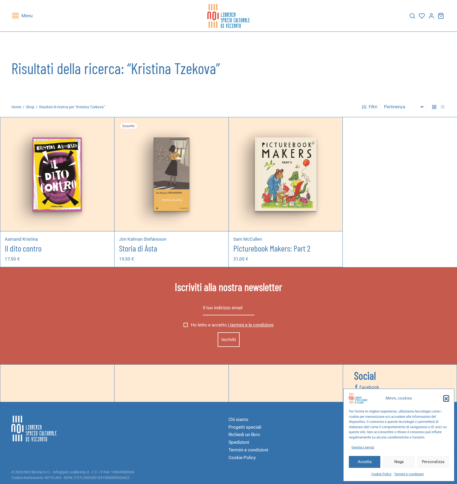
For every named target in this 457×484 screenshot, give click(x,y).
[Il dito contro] (57, 174)
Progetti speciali (245, 427)
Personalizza (433, 461)
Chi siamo (238, 419)
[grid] (434, 107)
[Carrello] (441, 16)
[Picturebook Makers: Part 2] (285, 174)
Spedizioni (239, 442)
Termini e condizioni (409, 474)
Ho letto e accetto (231, 325)
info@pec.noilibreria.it (71, 472)
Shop (30, 107)
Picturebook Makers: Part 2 (271, 248)
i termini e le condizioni (250, 325)
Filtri (373, 106)
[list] (443, 107)
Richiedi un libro (244, 434)
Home (16, 107)
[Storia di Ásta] (171, 174)
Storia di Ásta (138, 248)
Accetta (365, 461)
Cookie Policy (381, 474)
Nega (399, 461)
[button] (446, 398)
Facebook (368, 387)
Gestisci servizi (362, 447)
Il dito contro (23, 248)
